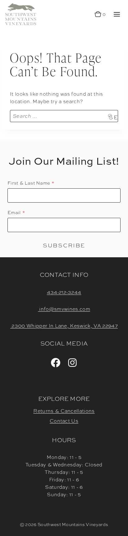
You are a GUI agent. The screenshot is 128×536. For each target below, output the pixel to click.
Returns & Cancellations (63, 411)
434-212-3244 (64, 292)
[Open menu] (116, 14)
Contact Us (64, 421)
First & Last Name (28, 183)
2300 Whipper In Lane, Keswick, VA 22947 (64, 326)
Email (14, 212)
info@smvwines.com (64, 309)
